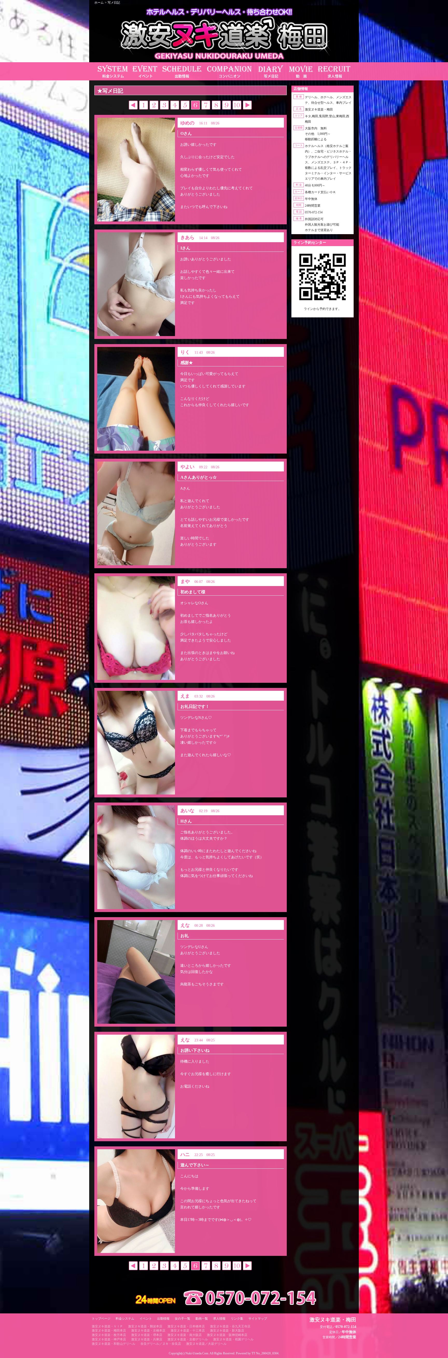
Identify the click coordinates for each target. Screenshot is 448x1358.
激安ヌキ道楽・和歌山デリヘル (113, 1344)
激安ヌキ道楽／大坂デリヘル (206, 1344)
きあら (187, 237)
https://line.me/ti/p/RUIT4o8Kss (322, 313)
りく (185, 352)
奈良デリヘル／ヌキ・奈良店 (161, 1344)
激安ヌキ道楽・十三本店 (188, 1330)
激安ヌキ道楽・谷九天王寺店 (230, 1326)
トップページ (101, 1318)
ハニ (185, 1154)
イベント (145, 1318)
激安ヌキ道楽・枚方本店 (109, 1335)
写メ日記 (114, 2)
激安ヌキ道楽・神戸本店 (109, 1339)
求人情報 (219, 1318)
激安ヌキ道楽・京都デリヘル (187, 1339)
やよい (187, 466)
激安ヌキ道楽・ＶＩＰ (107, 1326)
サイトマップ (257, 1318)
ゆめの (187, 123)
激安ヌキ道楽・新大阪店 (227, 1330)
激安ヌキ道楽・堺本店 (146, 1335)
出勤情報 (163, 1318)
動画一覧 (201, 1318)
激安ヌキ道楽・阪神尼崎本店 (227, 1335)
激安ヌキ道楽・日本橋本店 (186, 1326)
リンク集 (237, 1318)
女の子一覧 (182, 1318)
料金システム (125, 1318)
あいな (187, 810)
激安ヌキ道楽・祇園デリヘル (233, 1339)
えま (185, 696)
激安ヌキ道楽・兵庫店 (146, 1339)
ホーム (99, 2)
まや (185, 581)
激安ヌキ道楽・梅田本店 (109, 1330)
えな (185, 925)
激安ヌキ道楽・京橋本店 (148, 1330)
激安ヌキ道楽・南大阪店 (184, 1335)
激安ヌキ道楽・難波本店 (145, 1326)
